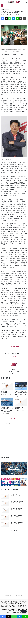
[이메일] (20, 18)
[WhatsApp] (9, 18)
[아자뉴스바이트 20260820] (5, 524)
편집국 (2, 14)
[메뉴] (2, 2)
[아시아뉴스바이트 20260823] (21, 402)
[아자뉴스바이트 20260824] (7, 386)
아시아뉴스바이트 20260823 (19, 407)
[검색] (26, 2)
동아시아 (3, 9)
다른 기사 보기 (14, 530)
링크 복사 (14, 356)
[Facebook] (2, 18)
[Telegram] (13, 18)
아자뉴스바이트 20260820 (16, 522)
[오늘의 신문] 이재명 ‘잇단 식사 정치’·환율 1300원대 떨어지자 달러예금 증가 (21, 393)
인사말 (9, 609)
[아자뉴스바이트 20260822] (5, 510)
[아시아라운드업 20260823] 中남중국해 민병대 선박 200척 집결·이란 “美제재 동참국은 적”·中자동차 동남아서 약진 (7, 410)
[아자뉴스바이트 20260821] (5, 517)
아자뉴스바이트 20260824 (4, 392)
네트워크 (13, 609)
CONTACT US (19, 610)
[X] (6, 18)
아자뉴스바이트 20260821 (16, 515)
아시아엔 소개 (4, 609)
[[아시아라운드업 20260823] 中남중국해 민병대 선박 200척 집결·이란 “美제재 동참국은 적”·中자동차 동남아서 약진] (7, 402)
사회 (7, 9)
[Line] (17, 18)
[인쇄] (24, 18)
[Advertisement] (14, 438)
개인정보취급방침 (12, 610)
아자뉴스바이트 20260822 (16, 508)
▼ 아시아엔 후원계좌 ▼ (14, 346)
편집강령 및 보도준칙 (20, 609)
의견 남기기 (14, 418)
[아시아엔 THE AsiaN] (14, 2)
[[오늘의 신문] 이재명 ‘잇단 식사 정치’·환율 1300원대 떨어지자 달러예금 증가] (21, 386)
